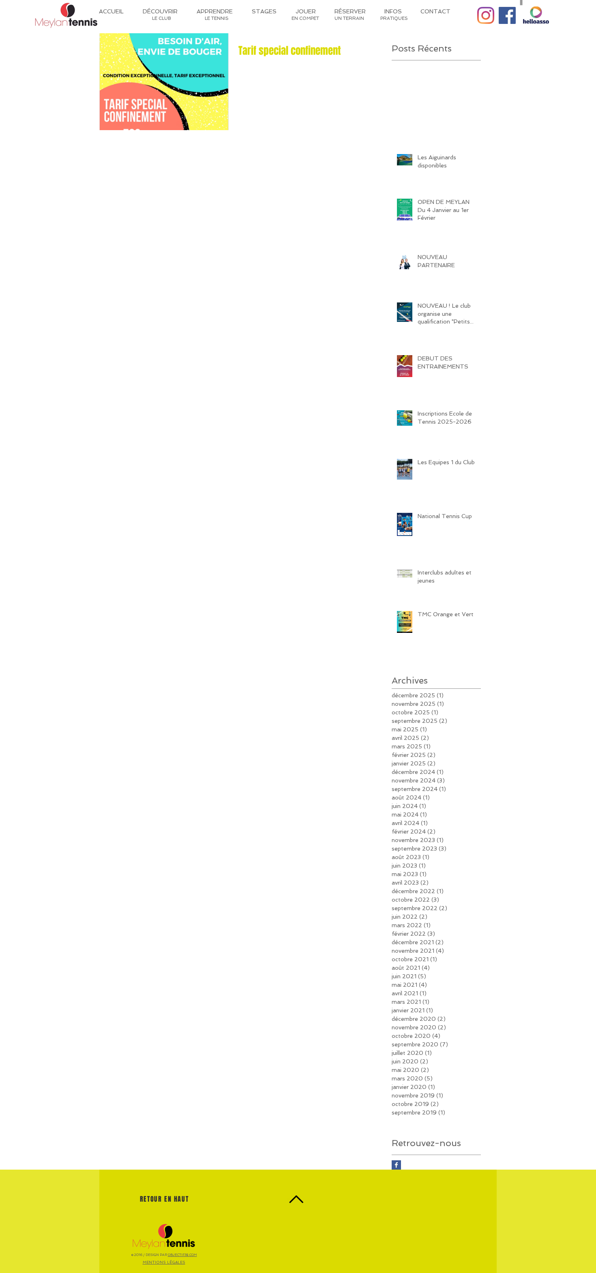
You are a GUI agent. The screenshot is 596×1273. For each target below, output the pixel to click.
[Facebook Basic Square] (396, 1165)
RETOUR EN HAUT (164, 1199)
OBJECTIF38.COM (182, 1255)
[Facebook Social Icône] (507, 15)
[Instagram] (485, 15)
